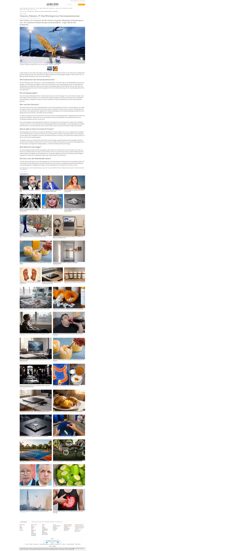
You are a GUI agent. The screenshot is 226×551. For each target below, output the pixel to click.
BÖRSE (29, 8)
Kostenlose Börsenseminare (67, 527)
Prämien (24, 13)
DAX (20, 525)
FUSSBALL (31, 9)
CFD (42, 525)
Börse (32, 525)
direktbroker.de (66, 529)
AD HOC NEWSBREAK (56, 525)
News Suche (81, 4)
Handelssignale (44, 530)
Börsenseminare (45, 534)
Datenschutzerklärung (44, 544)
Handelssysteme (45, 529)
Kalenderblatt (33, 535)
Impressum (36, 544)
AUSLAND (56, 8)
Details (66, 549)
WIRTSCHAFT (33, 8)
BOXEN (25, 9)
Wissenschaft (33, 530)
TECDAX (21, 528)
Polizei (32, 532)
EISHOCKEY (27, 9)
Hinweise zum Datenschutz (55, 544)
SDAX (21, 529)
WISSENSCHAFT (51, 8)
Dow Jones (21, 530)
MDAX (21, 526)
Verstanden (70, 549)
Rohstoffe (44, 528)
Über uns (64, 544)
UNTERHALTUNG (45, 8)
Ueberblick (36, 11)
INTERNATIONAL (65, 8)
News (27, 544)
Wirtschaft (33, 526)
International (33, 534)
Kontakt (54, 530)
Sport (33, 11)
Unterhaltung (33, 533)
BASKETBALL (21, 9)
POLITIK (37, 8)
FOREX (43, 526)
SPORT (40, 8)
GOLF (34, 9)
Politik (32, 528)
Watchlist (54, 526)
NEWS (21, 8)
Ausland (32, 531)
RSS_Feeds (55, 529)
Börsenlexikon (24, 522)
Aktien (43, 531)
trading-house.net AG (67, 525)
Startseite (29, 11)
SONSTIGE (70, 8)
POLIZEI (60, 8)
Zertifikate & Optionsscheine (45, 533)
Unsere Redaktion (70, 544)
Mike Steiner (77, 544)
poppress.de (66, 530)
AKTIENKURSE (24, 8)
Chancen (21, 13)
